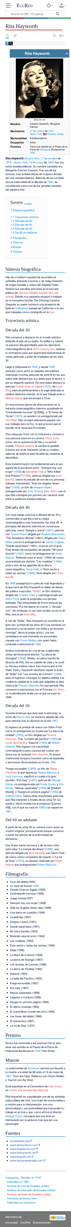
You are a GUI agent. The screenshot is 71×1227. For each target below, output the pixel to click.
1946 (12, 583)
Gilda (36, 591)
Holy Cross (55, 1086)
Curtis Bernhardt (15, 742)
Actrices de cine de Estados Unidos (28, 1186)
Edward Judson (24, 446)
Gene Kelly (32, 569)
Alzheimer (34, 1068)
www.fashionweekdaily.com (26, 1160)
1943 (38, 644)
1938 (18, 471)
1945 (31, 573)
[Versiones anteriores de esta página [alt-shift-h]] (54, 35)
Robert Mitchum (47, 772)
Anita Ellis (29, 614)
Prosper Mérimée (28, 685)
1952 (19, 735)
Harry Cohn (52, 438)
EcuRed (25, 5)
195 (31, 768)
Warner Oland (13, 398)
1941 (49, 530)
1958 (43, 788)
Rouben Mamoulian (52, 534)
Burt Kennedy (37, 853)
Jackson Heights (28, 292)
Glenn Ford (12, 599)
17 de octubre (37, 131)
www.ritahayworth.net (23, 1152)
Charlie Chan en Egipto (29, 386)
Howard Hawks (42, 487)
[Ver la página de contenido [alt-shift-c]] (7, 35)
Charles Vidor (27, 595)
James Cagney (55, 542)
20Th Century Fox (44, 349)
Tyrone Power (19, 534)
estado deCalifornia (35, 1090)
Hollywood (45, 149)
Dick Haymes (40, 754)
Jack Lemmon (14, 776)
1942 (20, 553)
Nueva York (36, 134)
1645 (32, 152)
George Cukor (13, 1116)
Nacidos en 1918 (31, 1177)
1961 (8, 811)
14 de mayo (36, 162)
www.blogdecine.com (22, 1149)
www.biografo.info (20, 1156)
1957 (33, 780)
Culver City (15, 1090)
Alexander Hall (34, 471)
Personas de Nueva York (22, 1198)
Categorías (12, 1177)
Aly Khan (58, 689)
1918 (50, 131)
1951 (55, 721)
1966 (49, 849)
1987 (50, 162)
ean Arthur (51, 491)
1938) (27, 475)
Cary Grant (34, 491)
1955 (53, 762)
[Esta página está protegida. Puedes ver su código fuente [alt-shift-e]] (48, 35)
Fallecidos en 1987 (18, 1181)
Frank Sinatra (48, 784)
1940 (50, 182)
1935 (52, 367)
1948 (22, 658)
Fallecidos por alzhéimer (21, 1202)
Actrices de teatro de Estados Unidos (29, 1194)
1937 (47, 386)
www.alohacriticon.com (24, 1145)
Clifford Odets (13, 796)
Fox (52, 312)
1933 (34, 367)
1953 (54, 739)
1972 (20, 861)
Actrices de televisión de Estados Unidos (31, 1190)
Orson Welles (28, 640)
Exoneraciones (42, 1222)
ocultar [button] (28, 203)
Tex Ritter (11, 420)
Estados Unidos (56, 134)
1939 (16, 487)
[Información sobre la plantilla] (66, 53)
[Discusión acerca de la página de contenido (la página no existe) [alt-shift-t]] (15, 35)
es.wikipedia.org (19, 1141)
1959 (54, 792)
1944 (58, 561)
